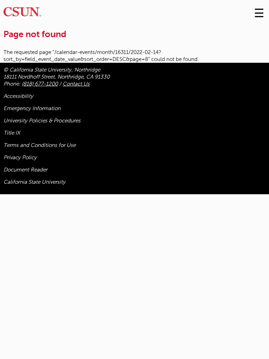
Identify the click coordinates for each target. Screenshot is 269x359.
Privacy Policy (20, 157)
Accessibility (18, 96)
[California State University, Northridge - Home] (22, 13)
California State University (34, 182)
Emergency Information (32, 108)
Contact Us (76, 84)
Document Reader (25, 169)
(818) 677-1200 (40, 84)
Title (12, 133)
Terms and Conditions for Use (40, 145)
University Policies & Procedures (42, 120)
